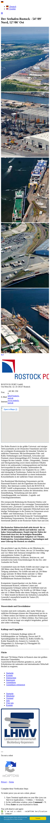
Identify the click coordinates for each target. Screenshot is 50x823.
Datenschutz (11, 678)
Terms (11, 782)
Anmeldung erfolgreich (15, 685)
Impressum (10, 680)
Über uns (10, 703)
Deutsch (12, 6)
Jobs (8, 700)
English (12, 9)
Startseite (9, 673)
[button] (2, 355)
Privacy (4, 782)
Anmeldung (11, 682)
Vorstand (9, 698)
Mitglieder (10, 696)
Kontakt (9, 675)
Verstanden (38, 818)
